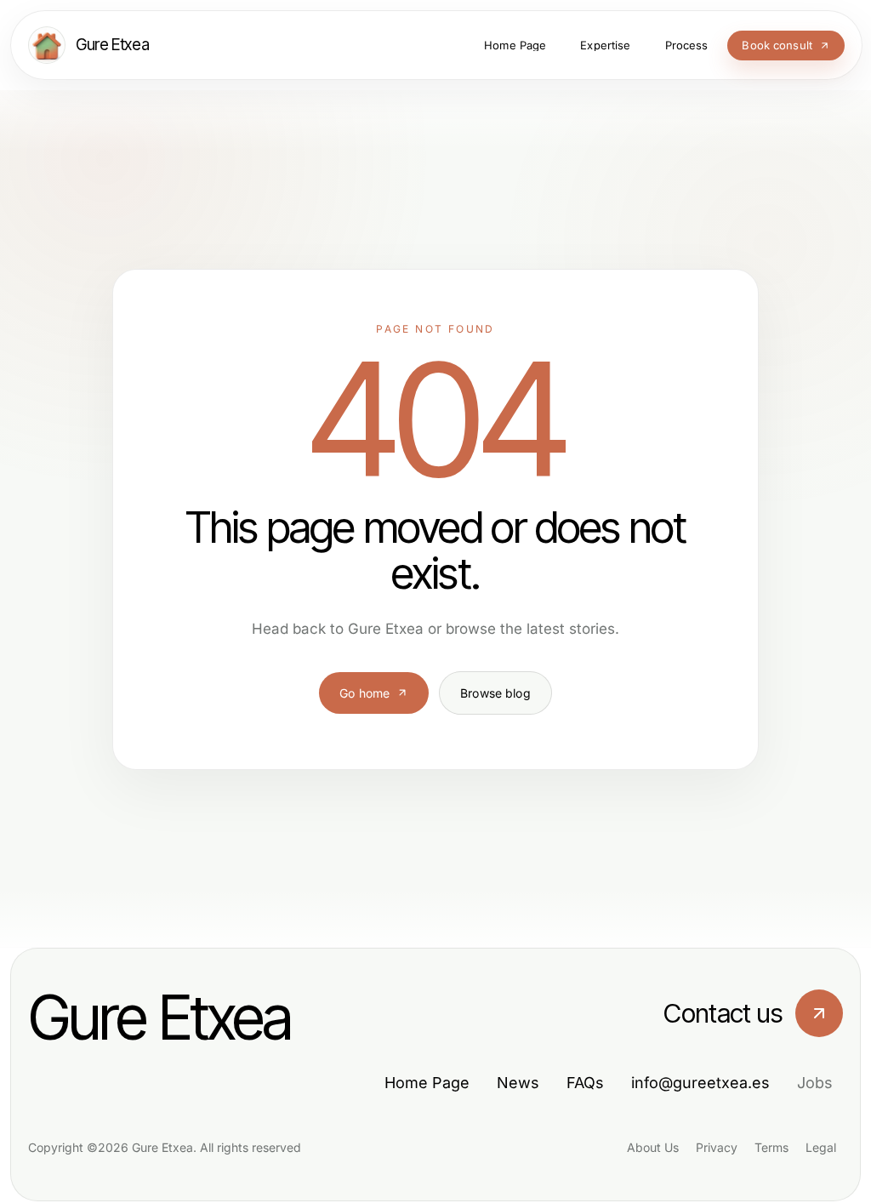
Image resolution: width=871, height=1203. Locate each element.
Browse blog (495, 693)
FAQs (585, 1083)
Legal (821, 1147)
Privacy (716, 1147)
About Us (653, 1147)
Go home (364, 693)
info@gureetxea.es (700, 1083)
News (518, 1083)
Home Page (427, 1083)
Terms (771, 1147)
